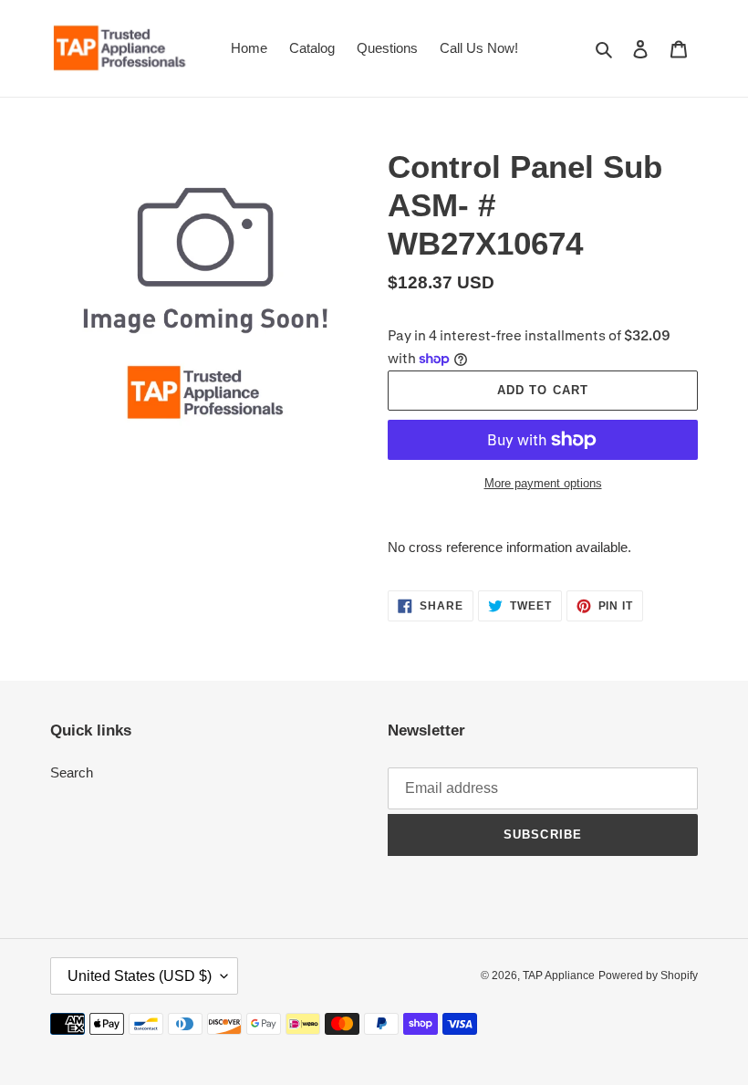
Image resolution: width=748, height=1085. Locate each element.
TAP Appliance (559, 975)
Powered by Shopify (648, 975)
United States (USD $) (140, 976)
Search (71, 772)
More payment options (543, 483)
